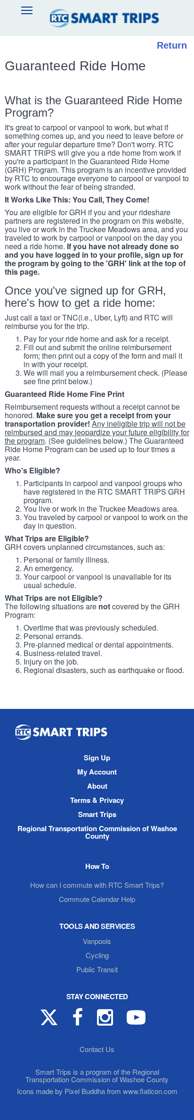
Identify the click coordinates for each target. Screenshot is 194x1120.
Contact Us (97, 1049)
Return (172, 45)
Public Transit (97, 969)
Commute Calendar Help (97, 899)
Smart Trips (97, 814)
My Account (97, 771)
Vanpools (97, 941)
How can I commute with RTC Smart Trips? (97, 885)
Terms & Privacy (97, 800)
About (97, 786)
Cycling (97, 955)
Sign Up (97, 757)
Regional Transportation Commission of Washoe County (97, 832)
